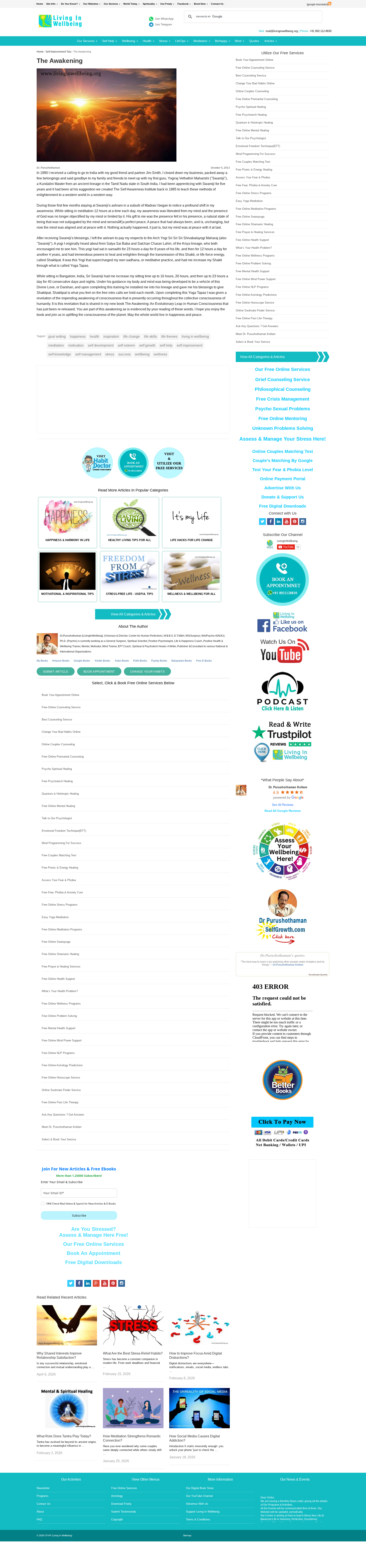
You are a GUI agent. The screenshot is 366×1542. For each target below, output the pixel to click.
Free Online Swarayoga (56, 941)
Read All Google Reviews (283, 810)
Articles (269, 41)
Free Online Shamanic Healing (60, 954)
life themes (169, 336)
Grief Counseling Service (282, 379)
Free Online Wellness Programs (61, 1003)
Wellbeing (128, 41)
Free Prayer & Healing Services (61, 966)
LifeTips (180, 41)
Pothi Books (140, 660)
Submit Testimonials (123, 1511)
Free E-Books (204, 660)
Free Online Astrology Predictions (62, 1065)
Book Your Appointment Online (60, 695)
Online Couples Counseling (58, 744)
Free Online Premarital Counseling (63, 756)
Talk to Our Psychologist (57, 818)
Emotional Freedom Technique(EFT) (64, 830)
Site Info (50, 4)
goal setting (57, 336)
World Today (130, 4)
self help (166, 345)
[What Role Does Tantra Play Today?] (67, 1427)
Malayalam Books (181, 660)
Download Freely (121, 1503)
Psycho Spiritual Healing (57, 768)
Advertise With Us (282, 488)
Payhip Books (159, 660)
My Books (42, 660)
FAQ (39, 1519)
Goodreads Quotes (318, 974)
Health (147, 41)
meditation (56, 345)
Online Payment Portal (282, 478)
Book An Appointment (93, 1253)
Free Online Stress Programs (60, 904)
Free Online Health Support (58, 978)
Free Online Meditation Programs (62, 929)
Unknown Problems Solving (282, 428)
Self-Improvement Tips (58, 51)
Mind (238, 41)
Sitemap (187, 1535)
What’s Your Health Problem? (60, 991)
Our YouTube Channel (199, 1496)
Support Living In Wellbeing (202, 1511)
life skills (150, 336)
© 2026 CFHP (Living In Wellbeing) (54, 1535)
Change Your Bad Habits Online (61, 731)
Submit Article (55, 671)
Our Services (111, 4)
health (94, 336)
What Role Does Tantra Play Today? (64, 1436)
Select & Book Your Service (59, 1139)
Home (39, 4)
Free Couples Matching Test (59, 855)
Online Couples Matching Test (282, 451)
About (40, 1511)
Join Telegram (163, 24)
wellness (160, 354)
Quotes (254, 41)
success (124, 354)
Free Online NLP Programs (58, 1053)
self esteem (126, 345)
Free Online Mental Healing (58, 806)
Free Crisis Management (282, 399)
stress (109, 354)
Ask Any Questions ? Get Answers (63, 1114)
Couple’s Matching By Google (283, 460)
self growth (147, 345)
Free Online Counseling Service (61, 707)
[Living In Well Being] (61, 24)
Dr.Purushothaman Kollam (288, 964)
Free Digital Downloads (93, 1262)
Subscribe (79, 1215)
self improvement (189, 345)
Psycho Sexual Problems (282, 408)
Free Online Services (124, 1488)
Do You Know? (69, 4)
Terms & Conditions (198, 1519)
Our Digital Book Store (200, 1488)
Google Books (82, 660)
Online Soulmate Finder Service (61, 1090)
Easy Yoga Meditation (55, 917)
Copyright (117, 1519)
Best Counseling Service (57, 719)
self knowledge (59, 354)
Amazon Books (60, 660)
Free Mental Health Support (58, 1028)
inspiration (111, 336)
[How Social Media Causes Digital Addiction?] (199, 1427)
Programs (43, 1496)
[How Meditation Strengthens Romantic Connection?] (133, 1427)
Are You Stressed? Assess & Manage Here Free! (93, 1232)
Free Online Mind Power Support (62, 1040)
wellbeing (142, 354)
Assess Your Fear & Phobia (59, 880)
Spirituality (149, 4)
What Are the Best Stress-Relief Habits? (133, 1353)
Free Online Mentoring (282, 418)
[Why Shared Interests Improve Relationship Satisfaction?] (67, 1344)
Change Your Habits (147, 671)
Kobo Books (122, 660)
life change (131, 336)
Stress (163, 41)
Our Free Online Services (93, 1244)
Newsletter (43, 1488)
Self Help (108, 41)
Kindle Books (102, 660)
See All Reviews (282, 804)
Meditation (200, 41)
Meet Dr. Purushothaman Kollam (62, 1126)
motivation (76, 345)
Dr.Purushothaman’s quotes (282, 955)
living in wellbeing (195, 336)
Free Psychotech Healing (57, 781)
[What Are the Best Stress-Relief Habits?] (133, 1344)
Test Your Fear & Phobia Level (282, 469)
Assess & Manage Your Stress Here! (282, 439)
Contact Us (217, 4)
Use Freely (166, 4)
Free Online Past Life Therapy (60, 1102)
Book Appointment (99, 671)
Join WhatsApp (164, 18)
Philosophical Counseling (283, 389)
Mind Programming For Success (61, 843)
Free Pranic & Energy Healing (60, 867)
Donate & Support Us (282, 497)
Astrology (117, 1496)
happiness (78, 336)
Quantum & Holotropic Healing (60, 793)
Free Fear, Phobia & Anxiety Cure (62, 892)
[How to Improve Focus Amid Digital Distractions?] (199, 1344)
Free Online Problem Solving (59, 1015)
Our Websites (90, 4)
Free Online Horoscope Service (61, 1077)
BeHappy (221, 41)
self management (88, 354)
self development (101, 345)
